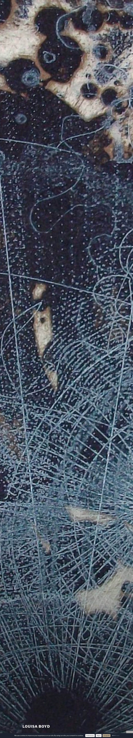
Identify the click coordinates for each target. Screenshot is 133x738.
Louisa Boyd (36, 726)
